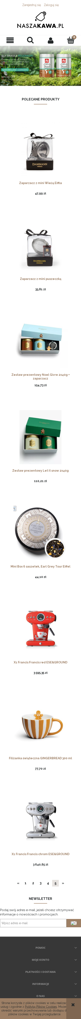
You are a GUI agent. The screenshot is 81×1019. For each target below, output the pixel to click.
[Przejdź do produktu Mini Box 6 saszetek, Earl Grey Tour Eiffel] (40, 533)
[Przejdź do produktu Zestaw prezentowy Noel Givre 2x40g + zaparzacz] (40, 341)
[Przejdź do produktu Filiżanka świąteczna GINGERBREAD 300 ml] (40, 724)
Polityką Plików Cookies (41, 1006)
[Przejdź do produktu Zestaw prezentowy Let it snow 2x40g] (40, 437)
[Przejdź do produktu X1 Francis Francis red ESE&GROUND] (40, 629)
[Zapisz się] (73, 923)
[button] (10, 40)
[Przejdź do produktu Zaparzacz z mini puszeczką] (40, 245)
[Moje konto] (50, 40)
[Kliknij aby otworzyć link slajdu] (40, 66)
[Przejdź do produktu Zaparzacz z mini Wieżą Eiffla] (40, 149)
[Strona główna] (40, 19)
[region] (40, 66)
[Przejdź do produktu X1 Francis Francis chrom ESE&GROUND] (40, 820)
